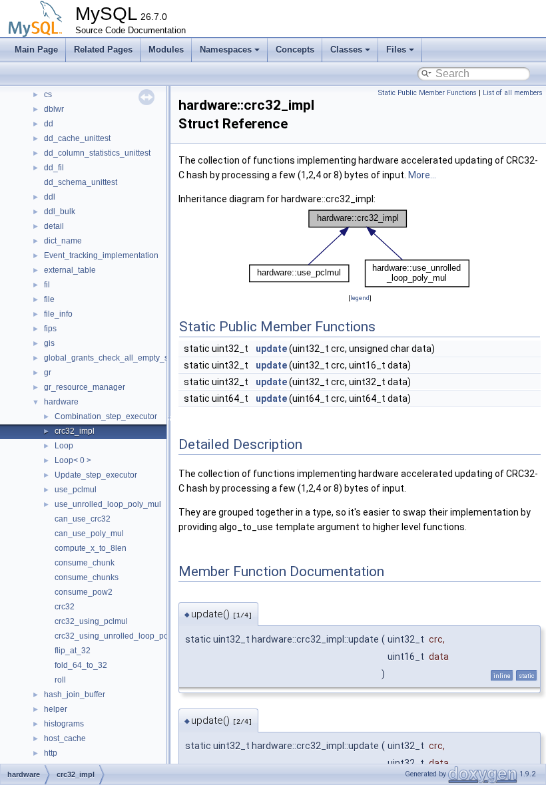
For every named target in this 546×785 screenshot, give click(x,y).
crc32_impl (75, 431)
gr (47, 372)
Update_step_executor (96, 475)
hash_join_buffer (74, 694)
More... (422, 175)
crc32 (65, 606)
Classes (346, 50)
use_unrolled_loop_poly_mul (108, 504)
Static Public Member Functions (427, 92)
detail (54, 226)
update (271, 348)
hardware (61, 401)
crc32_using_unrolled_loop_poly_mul (123, 636)
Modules (166, 50)
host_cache (65, 738)
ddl (49, 197)
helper (55, 709)
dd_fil (54, 167)
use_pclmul (76, 489)
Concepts (295, 50)
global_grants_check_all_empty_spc (110, 358)
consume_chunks (87, 577)
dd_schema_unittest (80, 182)
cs (48, 94)
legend (360, 297)
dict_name (63, 240)
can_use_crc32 (83, 519)
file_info (58, 314)
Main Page (36, 50)
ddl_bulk (59, 211)
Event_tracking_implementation (101, 255)
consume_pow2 (84, 592)
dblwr (54, 109)
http (50, 753)
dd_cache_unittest (77, 138)
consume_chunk (85, 562)
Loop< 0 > (73, 460)
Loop (64, 445)
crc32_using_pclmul (91, 621)
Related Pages (103, 50)
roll (60, 680)
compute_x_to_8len (91, 548)
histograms (64, 723)
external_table (70, 270)
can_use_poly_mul (89, 533)
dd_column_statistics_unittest (97, 153)
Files (396, 50)
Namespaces (226, 50)
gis (49, 343)
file (49, 299)
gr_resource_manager (84, 387)
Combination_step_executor (106, 416)
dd (48, 123)
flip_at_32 (73, 650)
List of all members (513, 92)
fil (47, 284)
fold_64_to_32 (81, 665)
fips (50, 328)
